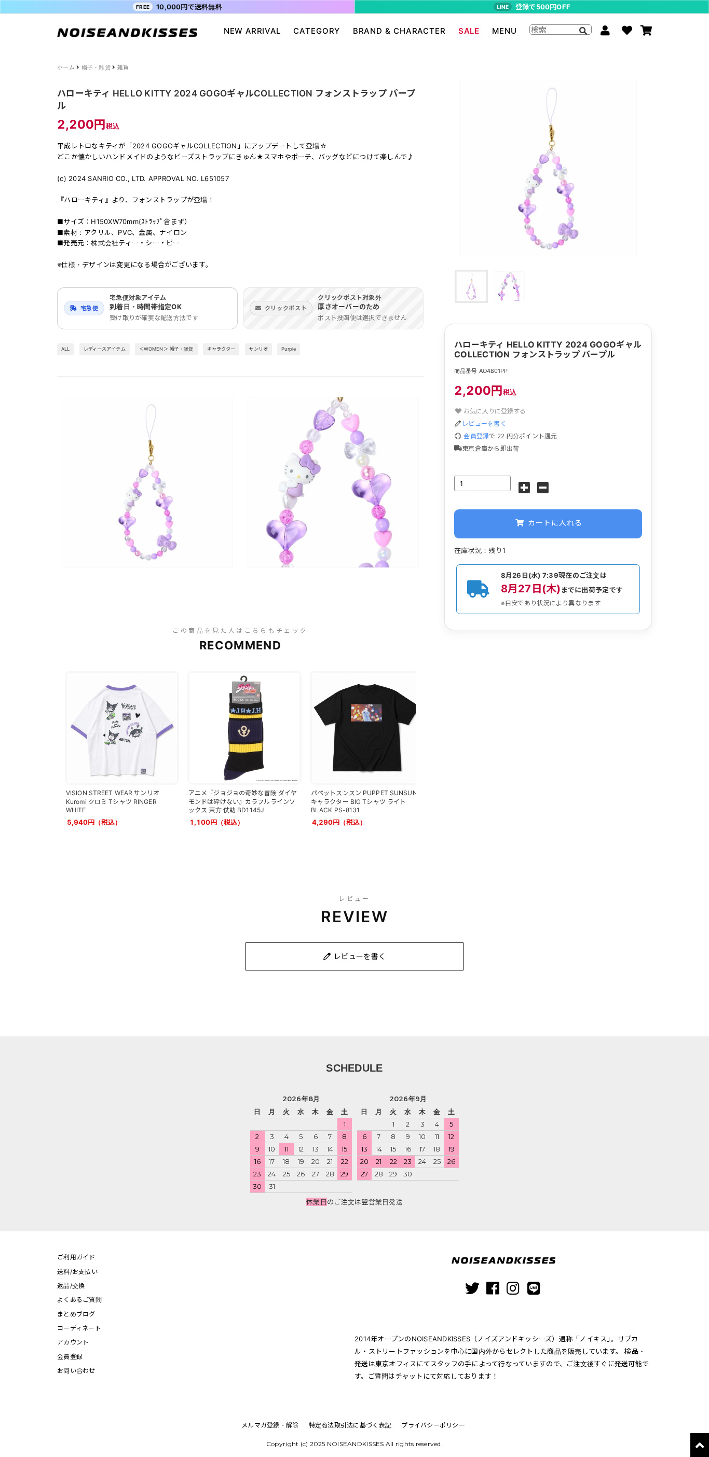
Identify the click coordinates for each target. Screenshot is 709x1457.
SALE (468, 30)
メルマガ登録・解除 (269, 1425)
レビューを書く (484, 423)
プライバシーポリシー (433, 1425)
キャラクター (221, 349)
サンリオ (258, 349)
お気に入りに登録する (494, 411)
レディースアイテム (105, 349)
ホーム (66, 67)
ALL (65, 349)
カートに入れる (553, 522)
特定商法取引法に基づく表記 (350, 1425)
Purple (288, 349)
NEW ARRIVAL (252, 31)
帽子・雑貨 (96, 67)
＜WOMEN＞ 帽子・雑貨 (166, 349)
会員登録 (476, 436)
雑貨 (123, 67)
